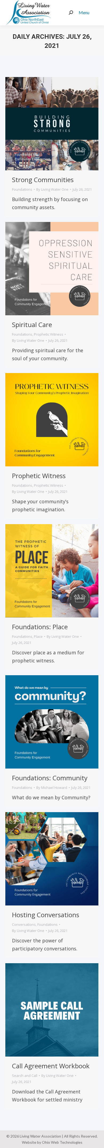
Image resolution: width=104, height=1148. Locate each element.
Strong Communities (43, 179)
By (52, 189)
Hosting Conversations (45, 914)
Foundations (22, 189)
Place (38, 636)
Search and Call (24, 1075)
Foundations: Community (49, 777)
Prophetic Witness (48, 334)
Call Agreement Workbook (51, 1065)
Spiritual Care (32, 324)
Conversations (24, 924)
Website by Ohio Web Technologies (52, 1142)
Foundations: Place (40, 626)
